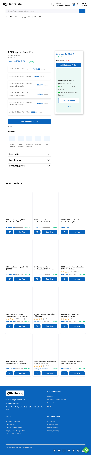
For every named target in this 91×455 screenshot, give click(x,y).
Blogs (49, 406)
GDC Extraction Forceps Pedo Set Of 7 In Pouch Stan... (72, 268)
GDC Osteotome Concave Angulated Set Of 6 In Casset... (44, 221)
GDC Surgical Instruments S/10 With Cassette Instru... (71, 362)
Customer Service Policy (14, 428)
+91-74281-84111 (14, 403)
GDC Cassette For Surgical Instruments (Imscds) (70, 315)
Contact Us (51, 403)
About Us (50, 397)
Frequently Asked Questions (56, 400)
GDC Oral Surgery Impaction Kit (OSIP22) (17, 268)
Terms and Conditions (13, 421)
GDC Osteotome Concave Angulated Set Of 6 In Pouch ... (16, 362)
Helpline (58, 3)
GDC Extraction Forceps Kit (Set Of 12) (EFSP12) (45, 315)
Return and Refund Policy (14, 434)
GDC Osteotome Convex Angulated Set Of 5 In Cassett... (17, 315)
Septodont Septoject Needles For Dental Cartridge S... (45, 362)
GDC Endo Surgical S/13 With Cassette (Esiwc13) (16, 221)
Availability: (60, 60)
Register (85, 5)
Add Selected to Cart (68, 65)
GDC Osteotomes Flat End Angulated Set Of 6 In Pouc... (44, 268)
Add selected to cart (29, 121)
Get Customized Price (69, 101)
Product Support (52, 428)
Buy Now (22, 232)
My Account (51, 421)
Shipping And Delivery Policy (15, 431)
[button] (9, 232)
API (14, 58)
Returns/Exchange (53, 431)
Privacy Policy (10, 424)
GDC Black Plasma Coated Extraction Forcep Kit (70, 221)
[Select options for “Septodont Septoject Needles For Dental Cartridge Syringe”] (37, 373)
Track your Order (52, 424)
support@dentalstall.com (17, 400)
